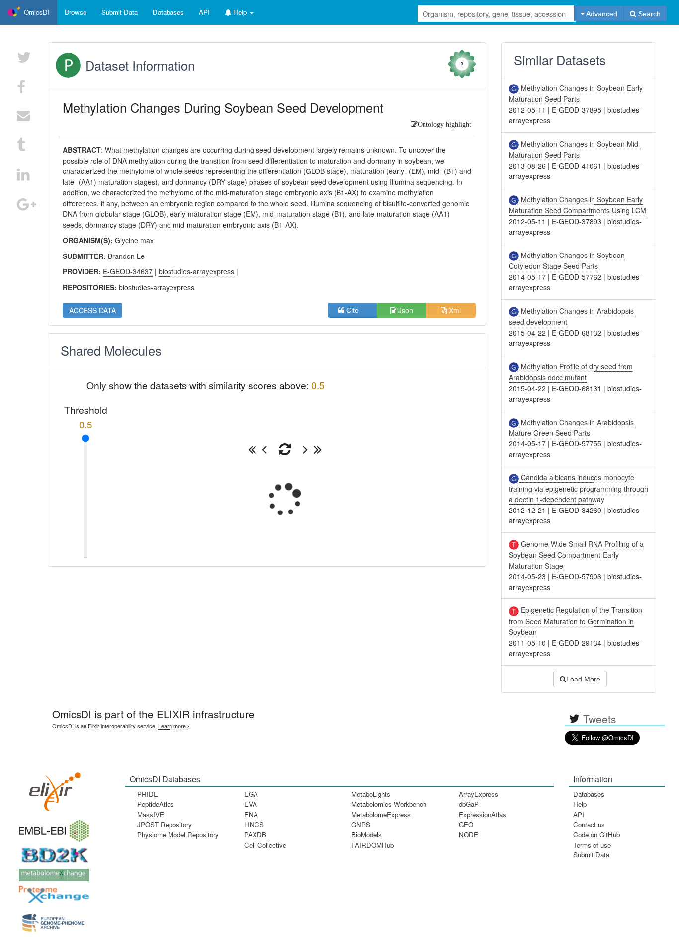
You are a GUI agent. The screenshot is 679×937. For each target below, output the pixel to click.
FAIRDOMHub (372, 845)
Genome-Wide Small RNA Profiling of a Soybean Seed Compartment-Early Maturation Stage (576, 555)
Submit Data (591, 854)
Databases (168, 12)
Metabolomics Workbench (388, 804)
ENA (251, 814)
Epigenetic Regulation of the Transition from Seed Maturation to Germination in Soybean (575, 621)
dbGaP (469, 804)
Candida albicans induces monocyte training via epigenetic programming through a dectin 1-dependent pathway (578, 488)
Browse (75, 12)
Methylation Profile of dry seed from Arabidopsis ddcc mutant (571, 371)
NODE (468, 834)
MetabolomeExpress (381, 814)
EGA (251, 794)
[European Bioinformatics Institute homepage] (51, 827)
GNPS (360, 824)
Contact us (589, 824)
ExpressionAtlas (482, 814)
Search (648, 14)
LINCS (254, 824)
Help (580, 804)
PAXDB (255, 834)
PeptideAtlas (155, 804)
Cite (355, 310)
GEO (466, 824)
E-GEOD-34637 (128, 271)
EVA (250, 804)
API (578, 814)
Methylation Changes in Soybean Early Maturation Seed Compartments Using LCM (577, 204)
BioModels (366, 834)
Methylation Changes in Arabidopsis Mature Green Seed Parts (571, 427)
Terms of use (592, 845)
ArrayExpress (478, 794)
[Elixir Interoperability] (51, 788)
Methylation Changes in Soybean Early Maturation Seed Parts (576, 93)
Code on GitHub (596, 834)
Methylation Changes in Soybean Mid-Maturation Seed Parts (575, 149)
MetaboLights (370, 794)
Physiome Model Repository (178, 834)
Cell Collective (265, 845)
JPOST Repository (164, 824)
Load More (583, 679)
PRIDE (147, 794)
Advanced (601, 14)
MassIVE (150, 814)
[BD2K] (51, 851)
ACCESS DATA (92, 310)
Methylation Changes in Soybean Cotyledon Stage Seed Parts (567, 260)
